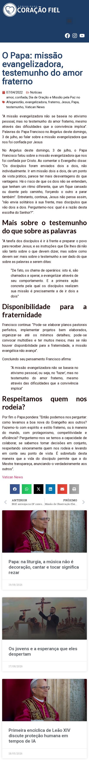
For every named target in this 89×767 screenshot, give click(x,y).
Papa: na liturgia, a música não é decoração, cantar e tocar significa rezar (44, 567)
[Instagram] (74, 35)
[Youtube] (82, 35)
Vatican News (12, 477)
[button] (69, 20)
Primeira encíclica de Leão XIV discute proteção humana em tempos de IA (39, 736)
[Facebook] (67, 35)
